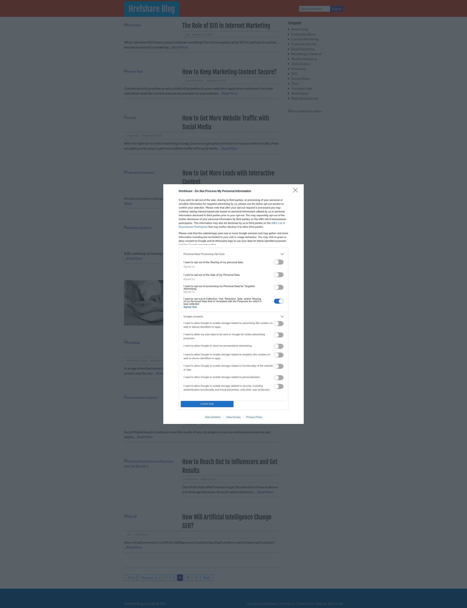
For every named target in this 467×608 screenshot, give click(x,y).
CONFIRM (207, 404)
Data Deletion (213, 417)
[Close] (296, 191)
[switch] (278, 262)
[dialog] (233, 304)
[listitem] (233, 254)
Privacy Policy (254, 417)
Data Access (233, 417)
